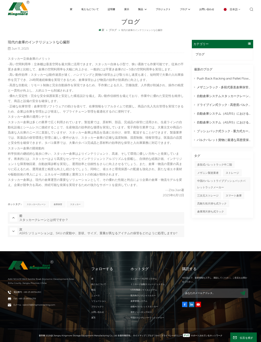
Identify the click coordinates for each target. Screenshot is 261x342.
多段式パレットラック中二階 (214, 164)
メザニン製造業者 (208, 173)
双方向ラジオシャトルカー (143, 295)
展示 (126, 9)
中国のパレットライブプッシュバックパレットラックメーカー (221, 184)
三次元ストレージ (208, 195)
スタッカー (75, 204)
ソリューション (98, 301)
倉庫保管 (58, 204)
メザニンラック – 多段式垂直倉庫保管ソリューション (224, 87)
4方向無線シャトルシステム (143, 289)
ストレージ (232, 173)
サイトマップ (139, 335)
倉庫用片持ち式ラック (210, 211)
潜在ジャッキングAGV (141, 312)
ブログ (183, 9)
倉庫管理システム (138, 301)
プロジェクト (163, 9)
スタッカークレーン (36, 204)
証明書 (111, 9)
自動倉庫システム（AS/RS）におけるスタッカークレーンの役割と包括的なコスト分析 (224, 122)
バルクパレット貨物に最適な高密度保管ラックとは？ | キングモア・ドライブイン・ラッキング (224, 140)
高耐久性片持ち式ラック (212, 203)
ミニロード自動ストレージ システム (147, 284)
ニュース (95, 295)
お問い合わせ (206, 9)
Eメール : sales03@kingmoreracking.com (34, 304)
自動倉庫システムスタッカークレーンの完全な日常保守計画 (224, 96)
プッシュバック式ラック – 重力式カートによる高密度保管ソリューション (224, 131)
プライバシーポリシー (171, 335)
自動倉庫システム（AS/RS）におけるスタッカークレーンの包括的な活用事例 (224, 113)
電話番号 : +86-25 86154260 (27, 292)
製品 (141, 9)
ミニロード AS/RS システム (143, 278)
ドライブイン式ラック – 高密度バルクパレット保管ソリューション (224, 105)
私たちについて (90, 9)
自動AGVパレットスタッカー (144, 306)
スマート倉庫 (234, 195)
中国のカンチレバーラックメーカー (147, 317)
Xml (157, 335)
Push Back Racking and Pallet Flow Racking (224, 78)
